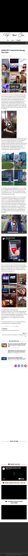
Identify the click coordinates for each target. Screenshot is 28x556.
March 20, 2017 (6, 56)
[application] (9, 124)
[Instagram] (15, 366)
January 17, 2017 (12, 353)
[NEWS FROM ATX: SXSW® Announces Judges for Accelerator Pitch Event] (4, 352)
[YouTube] (25, 366)
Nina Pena (13, 56)
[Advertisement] (14, 17)
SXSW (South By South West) (8, 94)
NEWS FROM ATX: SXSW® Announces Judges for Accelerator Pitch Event (17, 351)
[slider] (13, 232)
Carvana (21, 188)
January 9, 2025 (11, 347)
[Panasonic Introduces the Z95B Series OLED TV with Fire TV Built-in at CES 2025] (4, 345)
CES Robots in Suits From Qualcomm (15, 502)
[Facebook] (19, 366)
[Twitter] (22, 366)
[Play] (3, 232)
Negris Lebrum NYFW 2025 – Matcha (15, 483)
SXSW (11, 98)
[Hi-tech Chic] (14, 40)
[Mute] (22, 232)
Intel (4, 265)
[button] (26, 43)
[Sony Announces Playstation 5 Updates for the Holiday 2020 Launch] (4, 358)
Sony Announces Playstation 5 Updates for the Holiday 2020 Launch (17, 358)
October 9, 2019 (12, 360)
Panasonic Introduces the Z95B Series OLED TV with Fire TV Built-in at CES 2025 (17, 345)
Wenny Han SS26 (15, 464)
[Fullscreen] (25, 232)
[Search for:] (14, 46)
